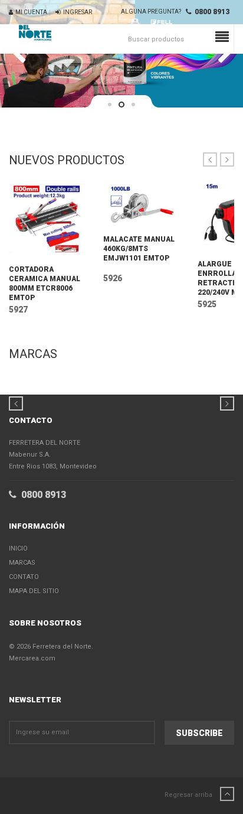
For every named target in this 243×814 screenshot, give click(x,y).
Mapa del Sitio (34, 591)
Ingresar (76, 12)
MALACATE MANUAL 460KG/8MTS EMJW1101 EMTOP (139, 248)
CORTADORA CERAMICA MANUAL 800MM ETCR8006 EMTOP (44, 283)
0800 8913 (210, 12)
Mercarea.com (32, 658)
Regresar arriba (189, 795)
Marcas (22, 562)
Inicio (18, 548)
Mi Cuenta (30, 12)
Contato (24, 577)
